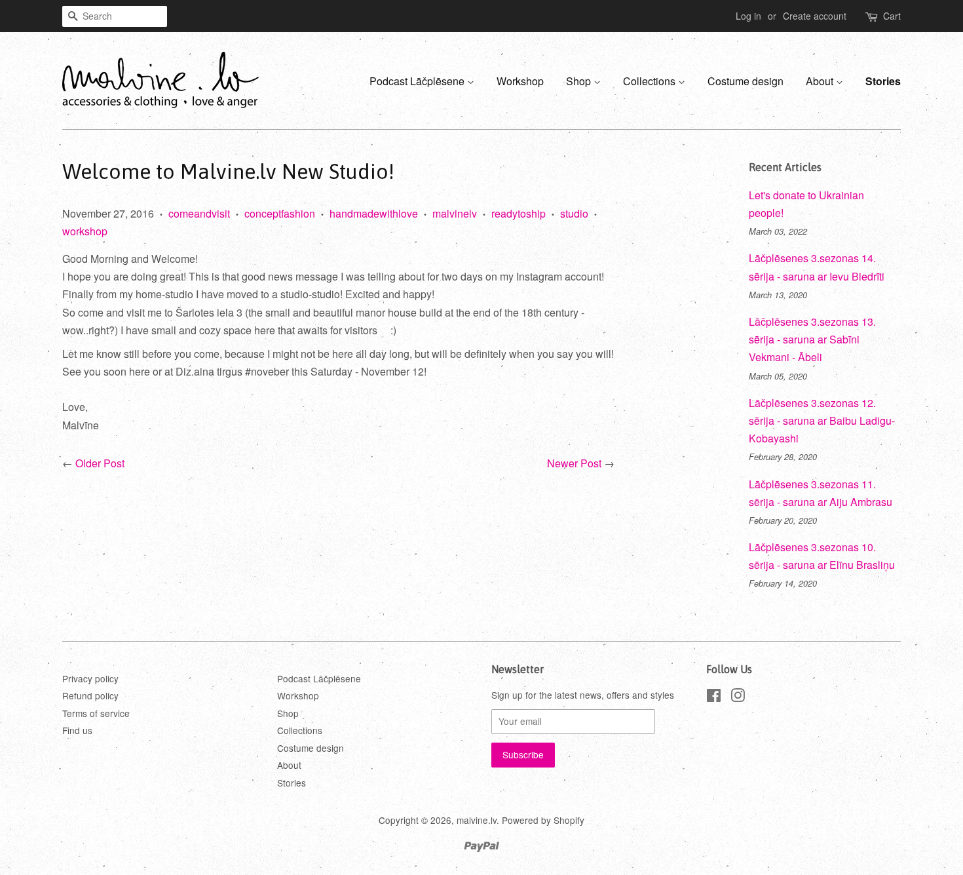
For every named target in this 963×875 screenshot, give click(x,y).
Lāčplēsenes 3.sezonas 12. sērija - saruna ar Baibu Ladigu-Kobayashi (822, 420)
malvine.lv (477, 819)
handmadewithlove (374, 213)
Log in (748, 15)
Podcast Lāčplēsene (418, 80)
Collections (650, 80)
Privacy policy (90, 678)
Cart (892, 15)
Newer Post (574, 463)
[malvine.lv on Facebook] (713, 697)
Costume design (746, 80)
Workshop (520, 80)
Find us (77, 730)
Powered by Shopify (543, 819)
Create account (814, 15)
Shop (580, 80)
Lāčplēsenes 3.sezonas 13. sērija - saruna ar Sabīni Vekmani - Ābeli (812, 339)
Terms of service (96, 713)
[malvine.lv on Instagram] (737, 697)
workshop (84, 231)
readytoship (518, 213)
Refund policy (90, 695)
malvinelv (454, 213)
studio (574, 213)
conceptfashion (279, 213)
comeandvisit (199, 213)
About (821, 80)
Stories (883, 80)
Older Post (99, 463)
